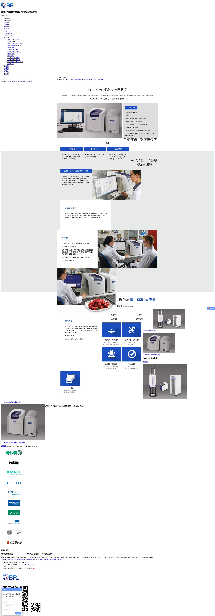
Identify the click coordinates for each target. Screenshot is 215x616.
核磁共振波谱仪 (79, 79)
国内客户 (145, 362)
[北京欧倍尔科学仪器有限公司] (9, 7)
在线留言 (6, 24)
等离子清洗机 (8, 33)
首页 (5, 31)
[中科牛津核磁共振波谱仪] (169, 329)
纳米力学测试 (90, 79)
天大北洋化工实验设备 (14, 52)
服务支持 (6, 66)
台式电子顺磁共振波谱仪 (14, 43)
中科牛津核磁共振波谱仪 (150, 330)
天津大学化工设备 (12, 50)
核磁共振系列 (8, 35)
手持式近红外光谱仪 (13, 58)
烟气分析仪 (10, 64)
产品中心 (6, 37)
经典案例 (6, 68)
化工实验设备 (99, 79)
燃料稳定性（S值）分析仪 (15, 62)
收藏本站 (6, 26)
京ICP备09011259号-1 (27, 564)
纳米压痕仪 (10, 56)
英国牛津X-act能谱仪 (13, 60)
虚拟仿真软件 (11, 54)
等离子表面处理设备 (13, 39)
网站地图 (6, 28)
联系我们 (6, 74)
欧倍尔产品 (17, 81)
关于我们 (6, 72)
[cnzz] (32, 569)
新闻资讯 (6, 70)
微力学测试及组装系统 (14, 45)
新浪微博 (6, 22)
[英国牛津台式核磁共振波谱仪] (159, 353)
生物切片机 (10, 48)
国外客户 (3, 446)
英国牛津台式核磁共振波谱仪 (151, 354)
